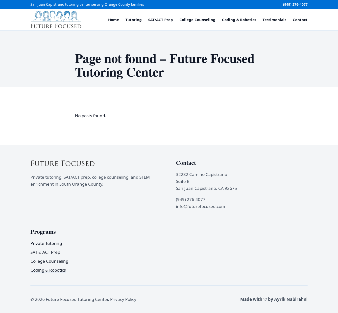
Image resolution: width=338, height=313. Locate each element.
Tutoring (133, 19)
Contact (300, 19)
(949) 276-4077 (295, 4)
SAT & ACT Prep (45, 252)
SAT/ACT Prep (160, 19)
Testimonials (274, 19)
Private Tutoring (46, 243)
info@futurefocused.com (200, 206)
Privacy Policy (123, 299)
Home (113, 19)
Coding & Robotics (239, 19)
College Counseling (197, 19)
